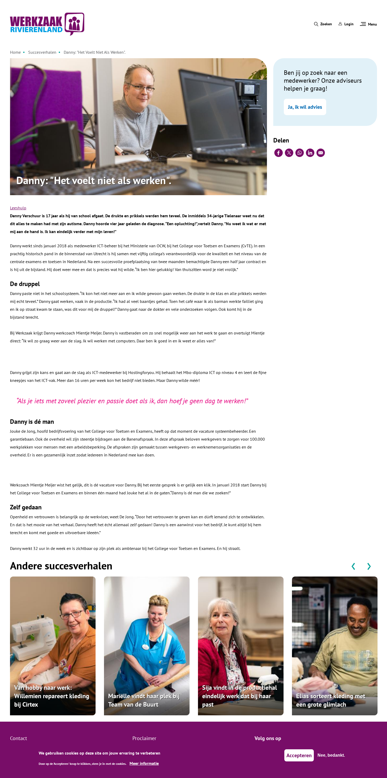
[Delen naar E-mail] (320, 153)
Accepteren (299, 755)
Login (349, 24)
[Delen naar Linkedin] (310, 153)
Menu (372, 24)
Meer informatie (144, 763)
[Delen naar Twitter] (289, 153)
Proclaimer (144, 738)
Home (15, 52)
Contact (18, 738)
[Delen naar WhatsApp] (299, 153)
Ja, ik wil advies (305, 107)
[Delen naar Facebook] (278, 153)
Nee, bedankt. (331, 755)
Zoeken (326, 24)
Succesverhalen (42, 52)
